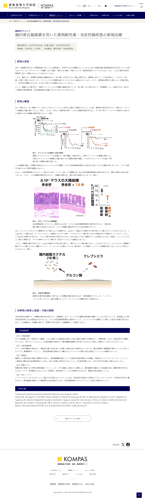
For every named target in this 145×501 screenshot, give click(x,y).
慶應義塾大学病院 (64, 484)
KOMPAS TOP (16, 15)
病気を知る (52, 474)
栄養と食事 (92, 474)
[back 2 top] (139, 495)
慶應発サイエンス (56, 15)
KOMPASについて (36, 15)
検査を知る (65, 474)
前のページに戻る (73, 418)
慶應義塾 (53, 484)
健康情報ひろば (77, 484)
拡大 (89, 6)
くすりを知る (79, 474)
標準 (84, 6)
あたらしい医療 (75, 15)
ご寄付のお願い (90, 484)
